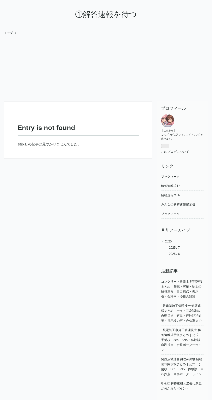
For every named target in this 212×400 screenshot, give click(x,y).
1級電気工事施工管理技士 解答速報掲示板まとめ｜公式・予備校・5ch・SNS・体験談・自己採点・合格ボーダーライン (182, 340)
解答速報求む (170, 186)
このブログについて (175, 151)
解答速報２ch (170, 195)
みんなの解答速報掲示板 (178, 204)
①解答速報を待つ (106, 14)
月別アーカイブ (175, 230)
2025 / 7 (174, 247)
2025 (168, 241)
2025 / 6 (174, 253)
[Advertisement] (106, 66)
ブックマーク (170, 176)
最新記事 (169, 271)
